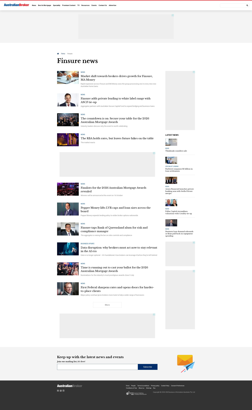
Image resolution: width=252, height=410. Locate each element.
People (133, 385)
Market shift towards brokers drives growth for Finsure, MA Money (117, 78)
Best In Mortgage (44, 5)
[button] (234, 5)
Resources (85, 5)
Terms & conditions (143, 385)
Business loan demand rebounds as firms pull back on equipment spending (179, 233)
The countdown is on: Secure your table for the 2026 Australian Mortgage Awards (115, 120)
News (34, 5)
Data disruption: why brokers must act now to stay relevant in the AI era (119, 249)
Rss (154, 388)
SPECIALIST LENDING (171, 166)
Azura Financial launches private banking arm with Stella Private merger (179, 191)
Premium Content (68, 5)
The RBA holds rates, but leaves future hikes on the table (117, 138)
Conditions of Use (131, 388)
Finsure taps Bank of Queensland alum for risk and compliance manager (114, 229)
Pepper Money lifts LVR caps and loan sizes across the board (116, 209)
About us (141, 388)
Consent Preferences (177, 385)
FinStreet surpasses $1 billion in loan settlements (179, 170)
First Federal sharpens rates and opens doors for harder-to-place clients (117, 289)
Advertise (112, 5)
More (107, 305)
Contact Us (103, 5)
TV (78, 5)
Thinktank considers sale (176, 151)
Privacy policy (155, 385)
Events (94, 5)
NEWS (167, 148)
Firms (63, 54)
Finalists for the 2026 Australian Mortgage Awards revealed (113, 189)
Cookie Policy (165, 385)
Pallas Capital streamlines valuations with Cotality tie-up (178, 212)
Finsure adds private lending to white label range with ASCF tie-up (116, 100)
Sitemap (148, 388)
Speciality (56, 5)
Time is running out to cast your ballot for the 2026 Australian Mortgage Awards (114, 269)
